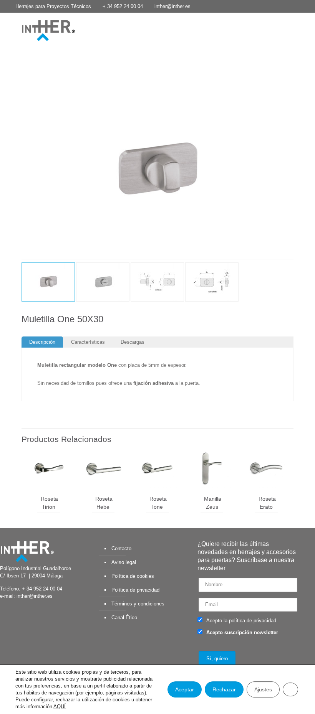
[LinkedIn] (288, 6)
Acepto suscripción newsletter (241, 632)
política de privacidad (252, 620)
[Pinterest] (298, 6)
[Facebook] (257, 6)
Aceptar (184, 689)
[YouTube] (278, 6)
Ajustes (263, 689)
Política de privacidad (135, 590)
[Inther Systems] (38, 30)
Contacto (121, 548)
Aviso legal (123, 562)
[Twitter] (267, 6)
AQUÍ (59, 706)
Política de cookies (132, 576)
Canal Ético (124, 617)
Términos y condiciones (137, 604)
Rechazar (224, 689)
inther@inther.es (172, 6)
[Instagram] (309, 6)
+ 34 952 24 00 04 (123, 6)
